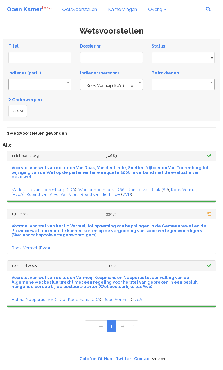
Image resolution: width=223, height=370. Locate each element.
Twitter (123, 358)
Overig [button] (155, 9)
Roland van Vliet (42, 194)
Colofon (88, 358)
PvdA (18, 194)
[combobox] (39, 84)
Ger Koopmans (74, 299)
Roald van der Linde (100, 194)
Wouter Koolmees (96, 189)
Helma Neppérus (28, 299)
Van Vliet (69, 194)
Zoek (17, 111)
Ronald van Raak (144, 189)
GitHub (105, 358)
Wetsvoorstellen (79, 9)
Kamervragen (122, 9)
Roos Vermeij (184, 189)
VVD (126, 194)
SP (165, 189)
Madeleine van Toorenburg (38, 189)
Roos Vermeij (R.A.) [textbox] (110, 85)
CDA (70, 189)
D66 (120, 189)
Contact (142, 358)
